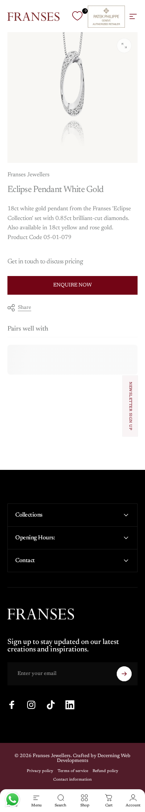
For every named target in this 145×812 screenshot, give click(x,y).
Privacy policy (40, 771)
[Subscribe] (124, 673)
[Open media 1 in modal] (124, 45)
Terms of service (73, 771)
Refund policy (105, 771)
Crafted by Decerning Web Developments (94, 758)
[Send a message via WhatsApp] (12, 799)
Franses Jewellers (28, 175)
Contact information (72, 780)
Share (24, 307)
